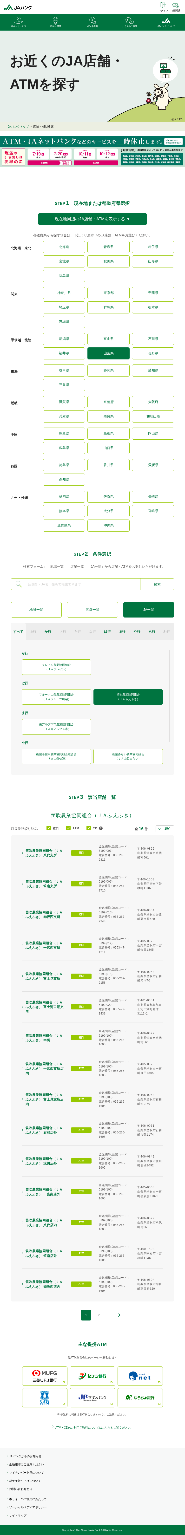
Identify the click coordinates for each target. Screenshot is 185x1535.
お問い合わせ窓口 (20, 1489)
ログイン (163, 10)
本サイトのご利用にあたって (28, 1499)
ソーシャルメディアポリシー (28, 1507)
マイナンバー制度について (26, 1472)
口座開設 (175, 10)
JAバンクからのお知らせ (25, 1456)
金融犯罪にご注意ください (26, 1464)
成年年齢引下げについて (25, 1481)
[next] (119, 1315)
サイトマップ (17, 1515)
